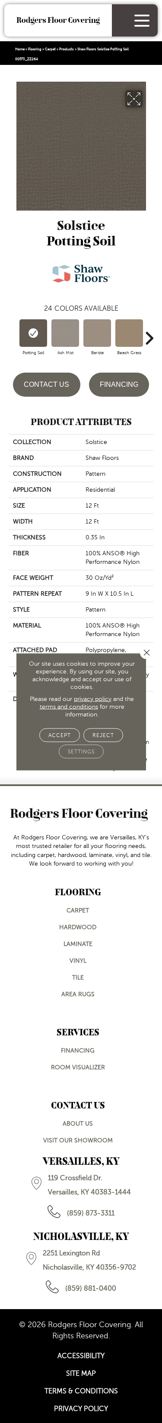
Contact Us (46, 384)
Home (20, 49)
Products (66, 49)
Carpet (50, 49)
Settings (81, 751)
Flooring (34, 49)
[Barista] (97, 333)
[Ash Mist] (65, 333)
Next (149, 334)
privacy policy (92, 698)
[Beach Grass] (129, 333)
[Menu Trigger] (142, 20)
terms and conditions (69, 706)
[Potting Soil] (33, 333)
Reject (103, 735)
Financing (119, 384)
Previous (12, 334)
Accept (59, 735)
